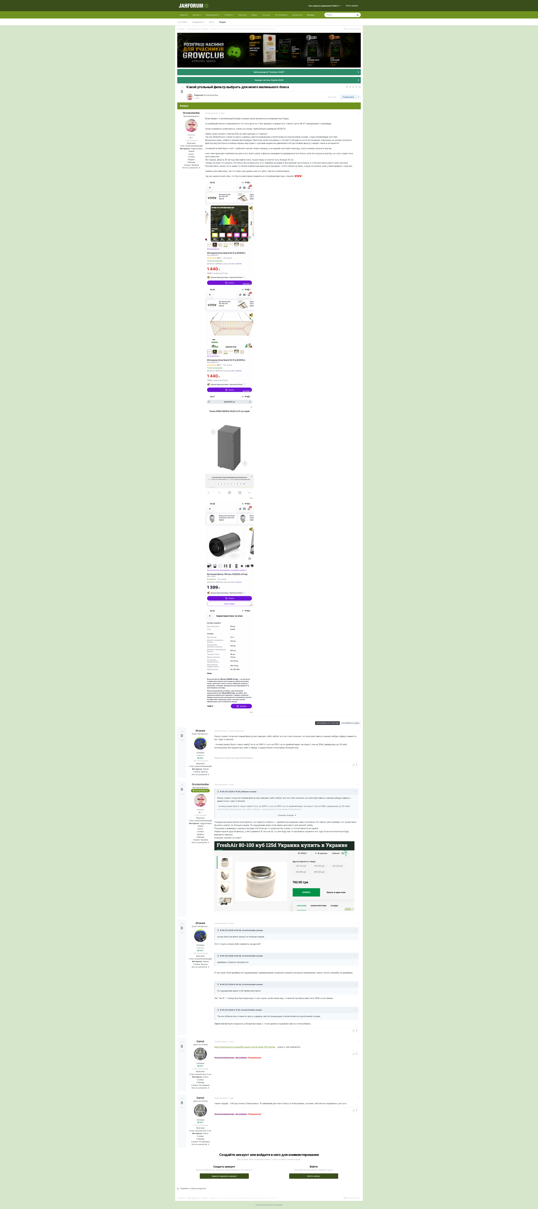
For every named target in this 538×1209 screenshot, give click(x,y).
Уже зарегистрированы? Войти (323, 6)
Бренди (196, 15)
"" (238, 1057)
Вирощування (212, 15)
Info (211, 22)
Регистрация (352, 5)
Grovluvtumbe (191, 112)
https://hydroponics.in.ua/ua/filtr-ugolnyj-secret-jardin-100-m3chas (244, 1047)
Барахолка (297, 15)
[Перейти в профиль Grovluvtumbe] (190, 97)
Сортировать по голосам (327, 723)
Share (333, 97)
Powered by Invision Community (269, 1205)
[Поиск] (358, 15)
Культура (243, 15)
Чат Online (182, 22)
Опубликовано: (215, 113)
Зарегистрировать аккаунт (224, 1176)
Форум (222, 22)
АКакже (200, 730)
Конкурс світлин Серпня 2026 (269, 80)
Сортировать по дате (350, 723)
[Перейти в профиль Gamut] (200, 1054)
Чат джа (266, 15)
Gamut (200, 1041)
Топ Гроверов (281, 15)
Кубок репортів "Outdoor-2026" (269, 72)
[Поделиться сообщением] (358, 113)
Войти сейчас (313, 1176)
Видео (254, 15)
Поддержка (197, 22)
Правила (184, 15)
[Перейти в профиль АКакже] (200, 743)
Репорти (229, 15)
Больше (310, 15)
